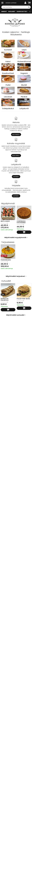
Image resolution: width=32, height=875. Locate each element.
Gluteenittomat (24, 61)
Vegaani (24, 73)
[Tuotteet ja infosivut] (3, 3)
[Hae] (29, 7)
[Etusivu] (11, 3)
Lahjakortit (24, 108)
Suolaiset (8, 49)
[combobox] (16, 7)
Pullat (8, 85)
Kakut (8, 61)
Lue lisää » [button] (16, 176)
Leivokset (8, 97)
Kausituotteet (8, 73)
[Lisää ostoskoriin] (24, 232)
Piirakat (24, 97)
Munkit (24, 85)
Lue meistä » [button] (16, 134)
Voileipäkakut (8, 108)
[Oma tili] (25, 3)
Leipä (24, 49)
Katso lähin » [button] (16, 155)
